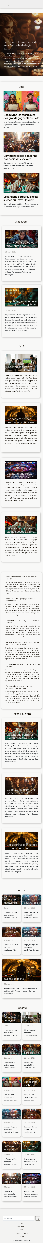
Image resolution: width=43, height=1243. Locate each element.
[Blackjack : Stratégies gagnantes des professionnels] (21, 238)
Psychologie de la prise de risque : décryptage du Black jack (22, 304)
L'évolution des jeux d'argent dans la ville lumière (20, 477)
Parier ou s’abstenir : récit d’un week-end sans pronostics (19, 370)
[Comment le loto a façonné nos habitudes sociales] (21, 142)
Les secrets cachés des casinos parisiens (20, 420)
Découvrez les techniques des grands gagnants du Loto (21, 116)
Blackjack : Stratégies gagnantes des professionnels (20, 246)
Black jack (21, 1226)
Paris (21, 1230)
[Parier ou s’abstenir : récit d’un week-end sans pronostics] (21, 363)
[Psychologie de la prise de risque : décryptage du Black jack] (21, 297)
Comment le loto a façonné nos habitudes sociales (20, 157)
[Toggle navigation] (6, 4)
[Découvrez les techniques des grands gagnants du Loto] (21, 101)
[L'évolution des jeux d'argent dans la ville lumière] (21, 470)
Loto (21, 1223)
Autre (21, 1237)
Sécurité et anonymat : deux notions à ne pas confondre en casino (22, 643)
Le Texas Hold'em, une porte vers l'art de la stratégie (20, 44)
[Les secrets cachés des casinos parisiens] (21, 415)
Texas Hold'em (22, 1233)
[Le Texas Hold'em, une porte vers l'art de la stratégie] (21, 785)
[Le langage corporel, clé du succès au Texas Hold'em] (21, 183)
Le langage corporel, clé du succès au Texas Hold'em (21, 198)
